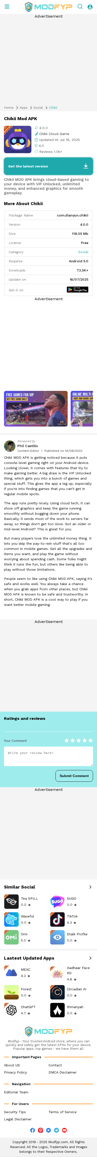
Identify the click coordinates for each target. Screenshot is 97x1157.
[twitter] (48, 1131)
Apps (24, 107)
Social (38, 107)
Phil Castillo (27, 446)
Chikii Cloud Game (54, 134)
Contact (55, 1065)
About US (12, 1065)
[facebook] (32, 1131)
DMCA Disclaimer (62, 1072)
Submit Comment (74, 776)
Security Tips (15, 1112)
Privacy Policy (15, 1072)
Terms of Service (62, 1112)
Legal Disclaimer (18, 1119)
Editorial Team (16, 1092)
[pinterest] (40, 1130)
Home (9, 107)
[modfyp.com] (48, 7)
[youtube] (64, 1131)
